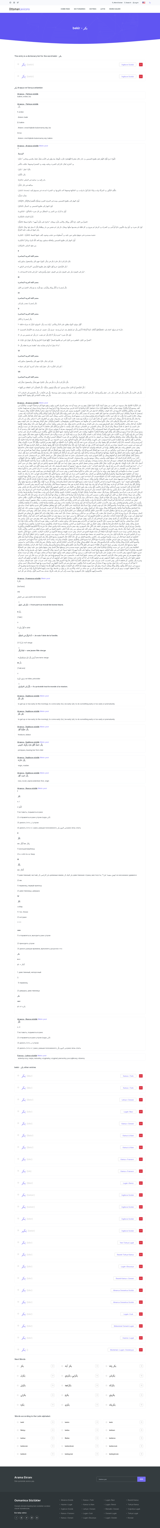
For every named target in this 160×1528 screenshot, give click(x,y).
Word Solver (118, 3)
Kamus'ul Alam (128, 1136)
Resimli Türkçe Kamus (125, 1255)
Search (128, 3)
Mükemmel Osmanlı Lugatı (124, 1326)
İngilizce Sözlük (128, 65)
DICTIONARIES (79, 9)
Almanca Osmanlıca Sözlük (123, 1290)
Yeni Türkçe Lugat (127, 1243)
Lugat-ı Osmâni (111, 1518)
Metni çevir (43, 146)
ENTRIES (92, 9)
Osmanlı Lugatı (111, 1513)
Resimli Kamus (133, 1500)
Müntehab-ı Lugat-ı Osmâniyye (122, 1350)
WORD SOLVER (114, 9)
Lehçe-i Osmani (128, 1100)
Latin (102, 9)
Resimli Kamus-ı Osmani (125, 1278)
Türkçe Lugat (132, 1513)
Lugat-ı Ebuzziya (127, 1267)
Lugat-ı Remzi (128, 1183)
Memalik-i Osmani (112, 1509)
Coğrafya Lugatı (133, 1509)
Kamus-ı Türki (128, 1076)
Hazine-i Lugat (128, 1338)
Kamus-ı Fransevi (127, 1159)
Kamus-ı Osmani (128, 1124)
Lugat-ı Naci (128, 1112)
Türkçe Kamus (133, 1504)
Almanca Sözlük (67, 1500)
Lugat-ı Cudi (128, 1314)
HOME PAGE (65, 9)
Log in (136, 3)
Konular (130, 1518)
